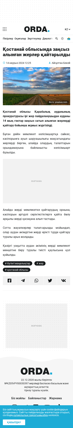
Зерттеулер (34, 38)
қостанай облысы (17, 269)
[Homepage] (36, 29)
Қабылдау (14, 422)
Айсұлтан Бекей (61, 62)
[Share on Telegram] (23, 280)
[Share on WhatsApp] (36, 280)
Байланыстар (37, 398)
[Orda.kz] (36, 376)
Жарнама (55, 398)
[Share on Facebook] (9, 280)
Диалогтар (49, 38)
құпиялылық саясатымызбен (30, 415)
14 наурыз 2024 (15, 62)
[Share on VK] (63, 280)
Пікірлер (8, 38)
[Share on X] (50, 280)
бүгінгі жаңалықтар (18, 263)
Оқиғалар (20, 38)
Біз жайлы (18, 398)
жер (41, 263)
